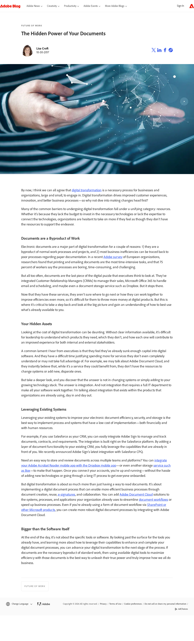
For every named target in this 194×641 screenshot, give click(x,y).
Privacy (103, 604)
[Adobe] (191, 6)
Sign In (180, 5)
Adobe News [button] (33, 6)
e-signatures (66, 494)
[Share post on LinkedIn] (159, 51)
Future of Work (31, 25)
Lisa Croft (42, 48)
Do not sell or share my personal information (165, 604)
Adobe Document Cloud (136, 494)
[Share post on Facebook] (165, 51)
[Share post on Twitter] (154, 51)
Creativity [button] (52, 6)
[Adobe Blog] (12, 6)
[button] (19, 603)
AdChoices (183, 609)
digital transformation (87, 190)
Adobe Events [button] (91, 6)
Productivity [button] (70, 6)
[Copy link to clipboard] (171, 51)
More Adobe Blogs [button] (114, 6)
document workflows (153, 499)
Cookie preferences (133, 604)
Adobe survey (112, 257)
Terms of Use (115, 604)
